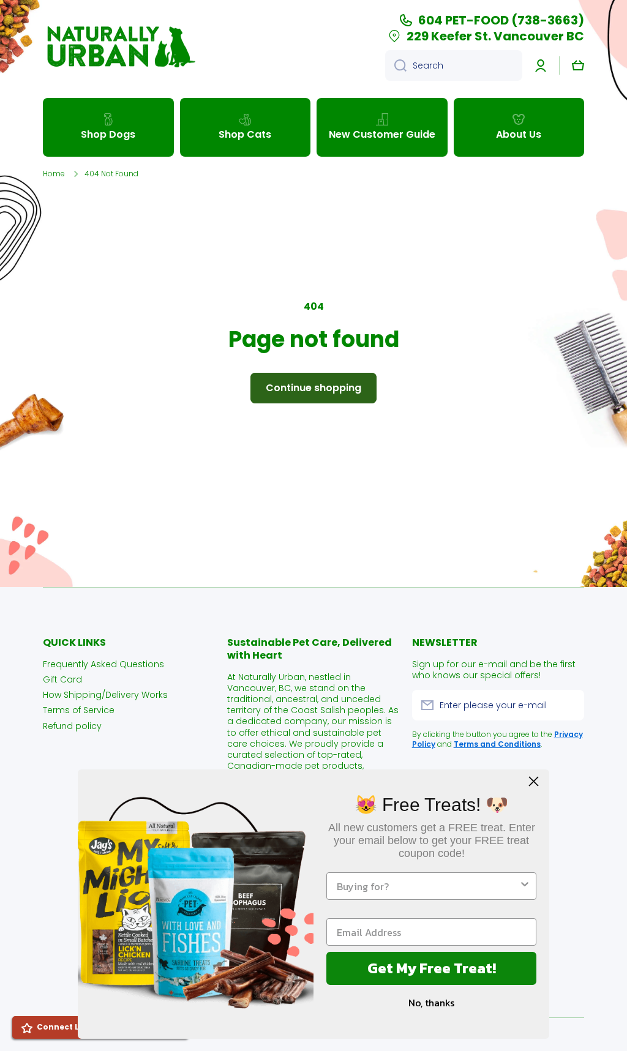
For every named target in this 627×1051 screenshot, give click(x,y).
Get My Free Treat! (431, 968)
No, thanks (431, 1002)
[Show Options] (525, 886)
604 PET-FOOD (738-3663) (501, 20)
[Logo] (119, 46)
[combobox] (453, 65)
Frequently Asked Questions (103, 664)
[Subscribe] (569, 705)
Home (54, 174)
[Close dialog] (533, 781)
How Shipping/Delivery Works (105, 694)
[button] (578, 65)
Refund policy (72, 725)
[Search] (396, 65)
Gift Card (62, 679)
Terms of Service (79, 710)
